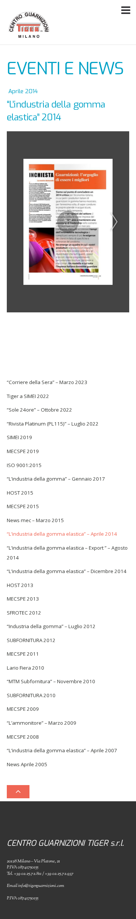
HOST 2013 (20, 585)
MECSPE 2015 (23, 506)
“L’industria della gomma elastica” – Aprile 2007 (62, 750)
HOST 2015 (20, 492)
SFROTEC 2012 (24, 612)
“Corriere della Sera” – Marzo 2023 (47, 382)
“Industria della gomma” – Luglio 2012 (51, 626)
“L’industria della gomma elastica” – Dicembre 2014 (67, 571)
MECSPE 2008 (23, 736)
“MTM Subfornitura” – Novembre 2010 (51, 681)
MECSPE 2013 (23, 598)
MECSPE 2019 (23, 451)
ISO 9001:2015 (24, 465)
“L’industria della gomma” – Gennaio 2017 (56, 478)
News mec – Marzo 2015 (35, 520)
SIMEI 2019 (19, 437)
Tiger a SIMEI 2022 (28, 396)
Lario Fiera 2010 (25, 667)
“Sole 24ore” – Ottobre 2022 (39, 409)
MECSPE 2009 (23, 708)
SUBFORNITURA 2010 (31, 695)
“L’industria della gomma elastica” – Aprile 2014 (62, 533)
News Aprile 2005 (27, 764)
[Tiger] (29, 36)
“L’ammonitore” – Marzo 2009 (41, 722)
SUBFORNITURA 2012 (31, 640)
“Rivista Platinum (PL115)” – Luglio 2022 (53, 423)
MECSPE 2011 (23, 653)
